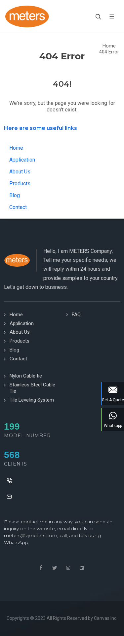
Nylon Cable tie (26, 376)
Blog (14, 195)
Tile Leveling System (32, 400)
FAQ (76, 315)
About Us (19, 171)
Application (22, 160)
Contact (18, 207)
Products (19, 183)
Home (109, 46)
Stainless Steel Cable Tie (32, 388)
